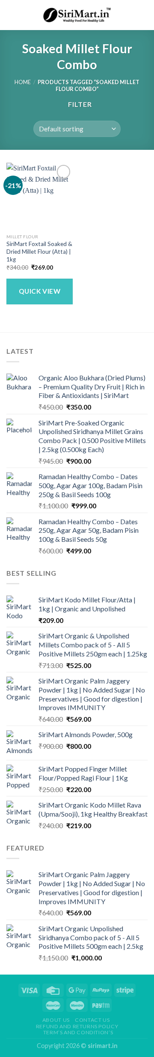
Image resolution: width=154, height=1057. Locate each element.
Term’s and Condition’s (78, 1032)
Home (23, 82)
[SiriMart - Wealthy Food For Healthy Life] (77, 15)
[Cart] (143, 15)
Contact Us (92, 1020)
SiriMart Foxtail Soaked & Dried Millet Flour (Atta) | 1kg (39, 251)
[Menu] (11, 14)
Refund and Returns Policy (77, 1026)
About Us (56, 1020)
